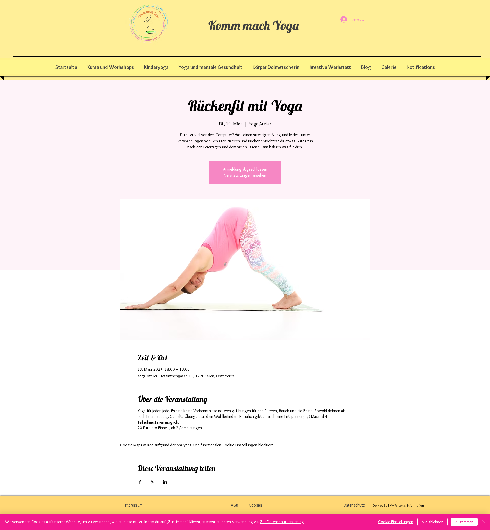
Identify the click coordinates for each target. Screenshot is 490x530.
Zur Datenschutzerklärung (282, 521)
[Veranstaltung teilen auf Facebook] (140, 482)
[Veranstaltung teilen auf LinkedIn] (165, 482)
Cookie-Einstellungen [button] (395, 521)
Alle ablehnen (432, 522)
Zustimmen (464, 522)
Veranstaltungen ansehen (245, 175)
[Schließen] (484, 522)
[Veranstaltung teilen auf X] (152, 482)
